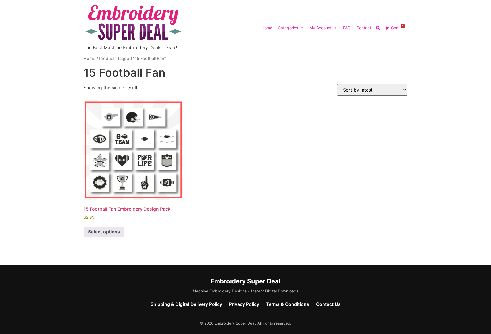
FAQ (347, 27)
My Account (320, 27)
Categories (288, 27)
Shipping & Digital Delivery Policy (186, 304)
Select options (104, 232)
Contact (363, 27)
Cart (397, 27)
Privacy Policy (244, 304)
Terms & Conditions (287, 304)
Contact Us (328, 304)
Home (266, 27)
